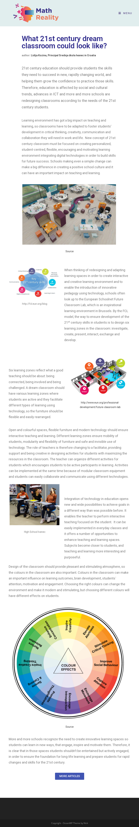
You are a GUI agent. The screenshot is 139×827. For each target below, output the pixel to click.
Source (70, 251)
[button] (69, 776)
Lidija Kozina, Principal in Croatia (63, 55)
